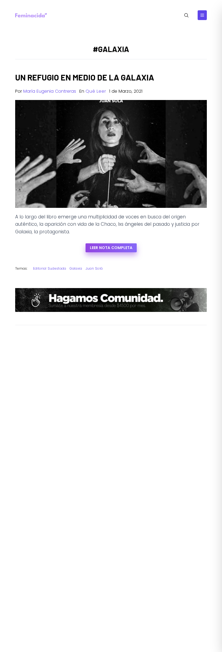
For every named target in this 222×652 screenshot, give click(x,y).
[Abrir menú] (202, 15)
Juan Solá (94, 268)
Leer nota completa (111, 247)
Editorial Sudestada (49, 268)
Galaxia (76, 268)
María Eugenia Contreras (49, 91)
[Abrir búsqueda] (186, 15)
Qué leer (96, 91)
